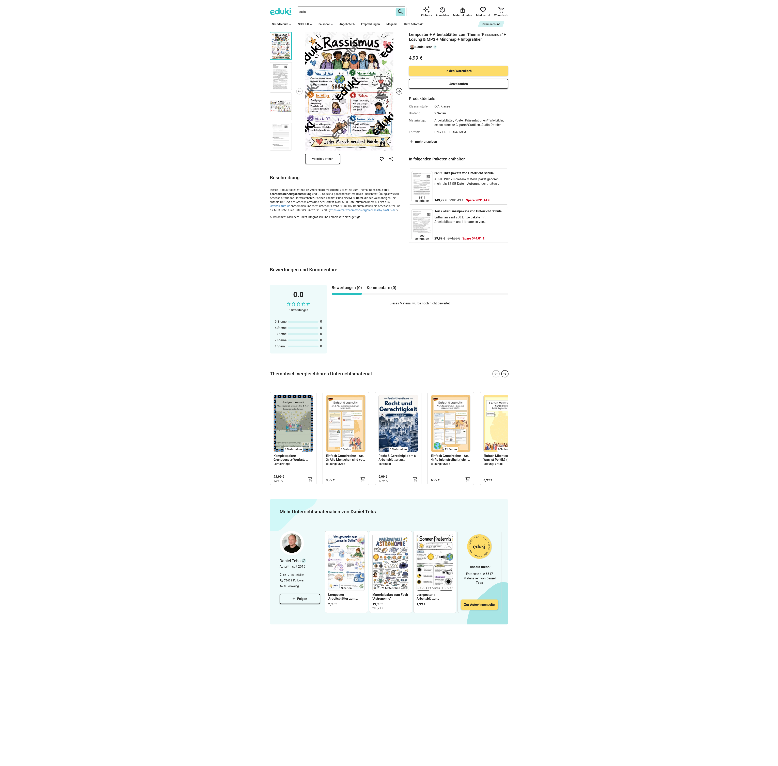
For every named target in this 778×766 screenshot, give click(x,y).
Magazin (392, 24)
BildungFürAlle (335, 463)
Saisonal (324, 24)
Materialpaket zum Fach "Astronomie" (390, 597)
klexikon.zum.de (280, 206)
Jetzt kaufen (458, 84)
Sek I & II (303, 24)
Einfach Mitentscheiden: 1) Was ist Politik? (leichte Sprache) (503, 458)
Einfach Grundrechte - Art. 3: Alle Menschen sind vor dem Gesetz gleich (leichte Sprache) (345, 458)
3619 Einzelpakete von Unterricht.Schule (464, 173)
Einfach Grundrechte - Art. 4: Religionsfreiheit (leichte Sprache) (450, 458)
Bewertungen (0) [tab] (347, 287)
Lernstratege (282, 463)
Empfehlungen (370, 24)
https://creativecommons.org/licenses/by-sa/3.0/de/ (363, 210)
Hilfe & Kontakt (413, 24)
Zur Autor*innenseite (479, 605)
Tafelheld (384, 463)
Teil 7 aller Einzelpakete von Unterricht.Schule (468, 211)
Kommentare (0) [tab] (381, 287)
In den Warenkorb (459, 71)
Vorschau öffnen (322, 158)
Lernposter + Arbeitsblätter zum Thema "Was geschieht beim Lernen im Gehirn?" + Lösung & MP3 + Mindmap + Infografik (346, 597)
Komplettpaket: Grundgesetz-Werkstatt (291, 458)
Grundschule (280, 24)
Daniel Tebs (423, 47)
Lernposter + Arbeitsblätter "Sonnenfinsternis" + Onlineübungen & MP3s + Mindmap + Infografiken (434, 597)
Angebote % (347, 24)
